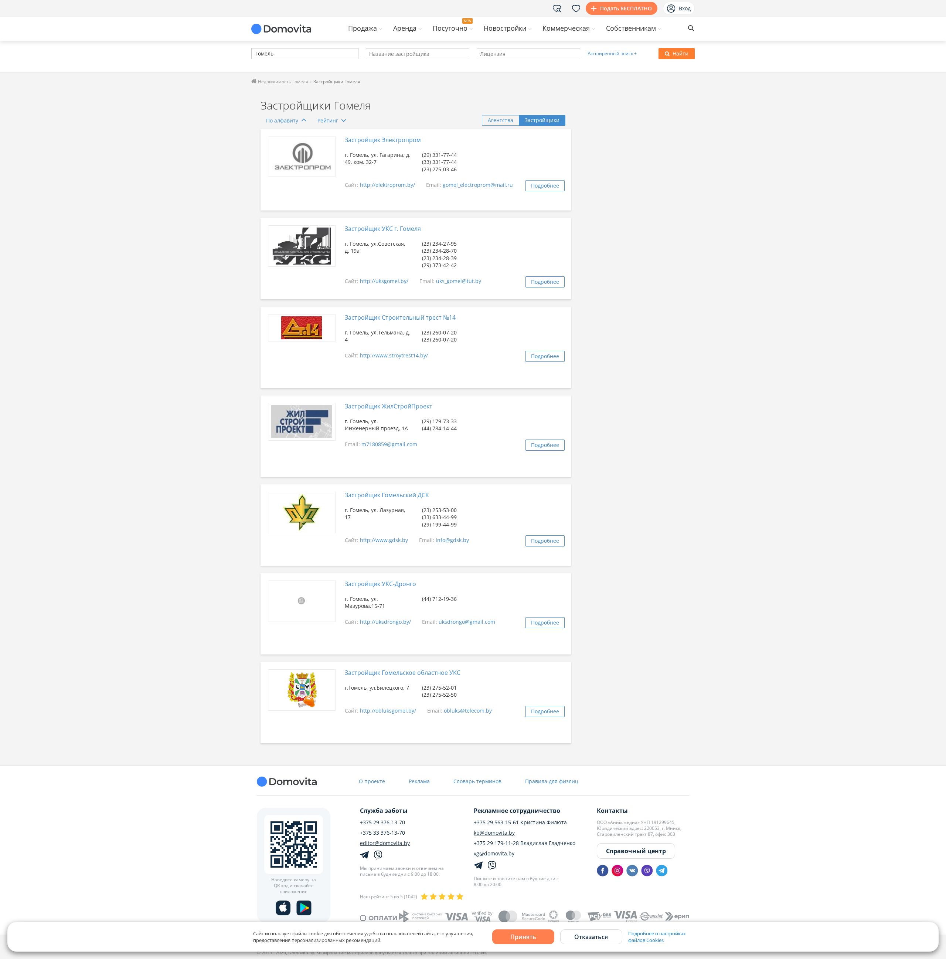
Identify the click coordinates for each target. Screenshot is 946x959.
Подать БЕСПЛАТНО (626, 8)
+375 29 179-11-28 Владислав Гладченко (524, 843)
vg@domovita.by (494, 854)
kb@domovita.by (494, 833)
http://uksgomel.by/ (384, 281)
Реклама (419, 781)
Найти (680, 53)
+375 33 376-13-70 (382, 833)
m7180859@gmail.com (389, 444)
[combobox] (305, 53)
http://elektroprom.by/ (387, 184)
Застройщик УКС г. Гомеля (383, 229)
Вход (685, 8)
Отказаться (591, 937)
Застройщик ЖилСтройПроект (388, 406)
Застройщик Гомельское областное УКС (402, 673)
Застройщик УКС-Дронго (380, 584)
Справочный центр (636, 851)
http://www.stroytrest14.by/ (394, 355)
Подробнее (545, 185)
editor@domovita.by (385, 843)
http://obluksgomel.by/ (388, 710)
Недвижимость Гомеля (282, 81)
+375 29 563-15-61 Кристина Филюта (520, 822)
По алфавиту (282, 120)
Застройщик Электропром (383, 140)
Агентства (500, 120)
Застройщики (542, 120)
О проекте (372, 781)
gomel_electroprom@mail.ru (478, 184)
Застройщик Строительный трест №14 (400, 317)
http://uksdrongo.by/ (385, 621)
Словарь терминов (477, 781)
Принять (523, 937)
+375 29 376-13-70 (382, 822)
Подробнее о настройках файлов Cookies (657, 936)
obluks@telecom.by (468, 710)
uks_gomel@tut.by (458, 281)
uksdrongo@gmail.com (467, 621)
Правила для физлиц (551, 781)
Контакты (612, 811)
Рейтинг (327, 120)
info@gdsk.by (452, 540)
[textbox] (255, 54)
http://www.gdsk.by (384, 540)
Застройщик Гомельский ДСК (387, 495)
